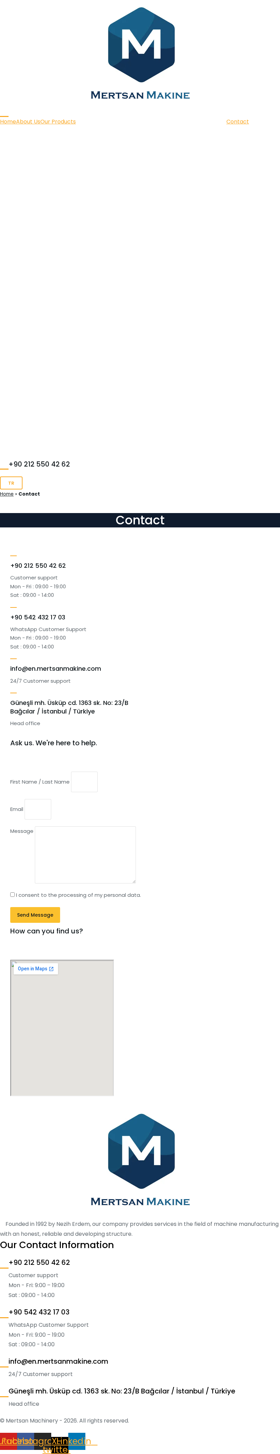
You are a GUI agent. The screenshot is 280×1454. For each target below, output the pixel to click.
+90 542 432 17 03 (37, 617)
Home (7, 494)
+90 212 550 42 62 (39, 464)
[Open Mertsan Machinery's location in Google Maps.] (13, 689)
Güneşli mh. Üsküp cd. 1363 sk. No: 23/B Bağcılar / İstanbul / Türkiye (69, 707)
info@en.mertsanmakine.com (55, 668)
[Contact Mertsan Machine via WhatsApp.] (13, 604)
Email (17, 809)
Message (22, 831)
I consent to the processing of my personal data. (78, 895)
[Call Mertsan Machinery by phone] (4, 111)
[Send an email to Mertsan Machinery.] (13, 655)
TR (11, 483)
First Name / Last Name (40, 781)
